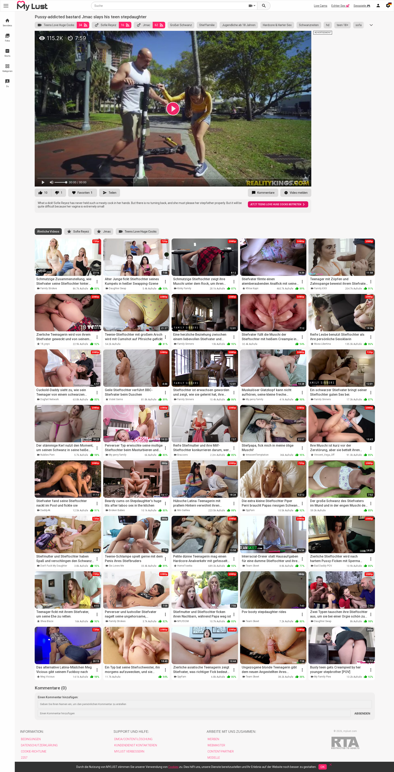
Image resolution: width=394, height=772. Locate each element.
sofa (359, 25)
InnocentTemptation (257, 454)
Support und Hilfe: (131, 731)
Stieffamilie (207, 25)
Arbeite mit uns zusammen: (231, 731)
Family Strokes (48, 288)
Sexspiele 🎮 (362, 5)
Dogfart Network (49, 399)
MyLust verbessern (129, 751)
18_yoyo (45, 343)
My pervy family (254, 399)
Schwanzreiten (309, 25)
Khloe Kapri (252, 288)
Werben (213, 739)
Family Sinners (185, 343)
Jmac (146, 25)
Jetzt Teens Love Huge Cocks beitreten (275, 204)
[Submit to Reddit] (294, 36)
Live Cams (320, 5)
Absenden (362, 713)
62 (156, 25)
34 (80, 25)
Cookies (173, 767)
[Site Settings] (388, 6)
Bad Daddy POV (323, 565)
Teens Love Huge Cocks (59, 25)
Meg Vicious (47, 676)
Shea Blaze (46, 621)
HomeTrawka (184, 565)
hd (327, 25)
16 (122, 25)
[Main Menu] (6, 6)
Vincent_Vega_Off (324, 454)
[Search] (263, 6)
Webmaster (216, 745)
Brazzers (182, 454)
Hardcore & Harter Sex (277, 25)
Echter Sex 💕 (340, 5)
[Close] (330, 766)
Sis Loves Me (116, 565)
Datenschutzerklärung (39, 745)
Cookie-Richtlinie (33, 751)
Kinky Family (184, 288)
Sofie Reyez (108, 25)
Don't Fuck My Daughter (53, 565)
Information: (32, 731)
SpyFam (250, 510)
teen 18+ (342, 25)
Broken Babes (117, 510)
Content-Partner (220, 751)
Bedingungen (31, 739)
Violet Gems (116, 399)
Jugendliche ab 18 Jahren (238, 25)
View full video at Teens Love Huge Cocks (255, 35)
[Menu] (378, 6)
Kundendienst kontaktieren (135, 745)
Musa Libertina (322, 343)
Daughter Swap (117, 288)
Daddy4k (45, 510)
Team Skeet (252, 565)
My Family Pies (322, 676)
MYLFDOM (183, 621)
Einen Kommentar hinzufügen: (58, 697)
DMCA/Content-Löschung (133, 739)
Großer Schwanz (181, 25)
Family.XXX (320, 288)
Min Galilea (183, 510)
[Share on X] (303, 36)
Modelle (213, 757)
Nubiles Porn (47, 454)
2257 (24, 757)
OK (323, 767)
